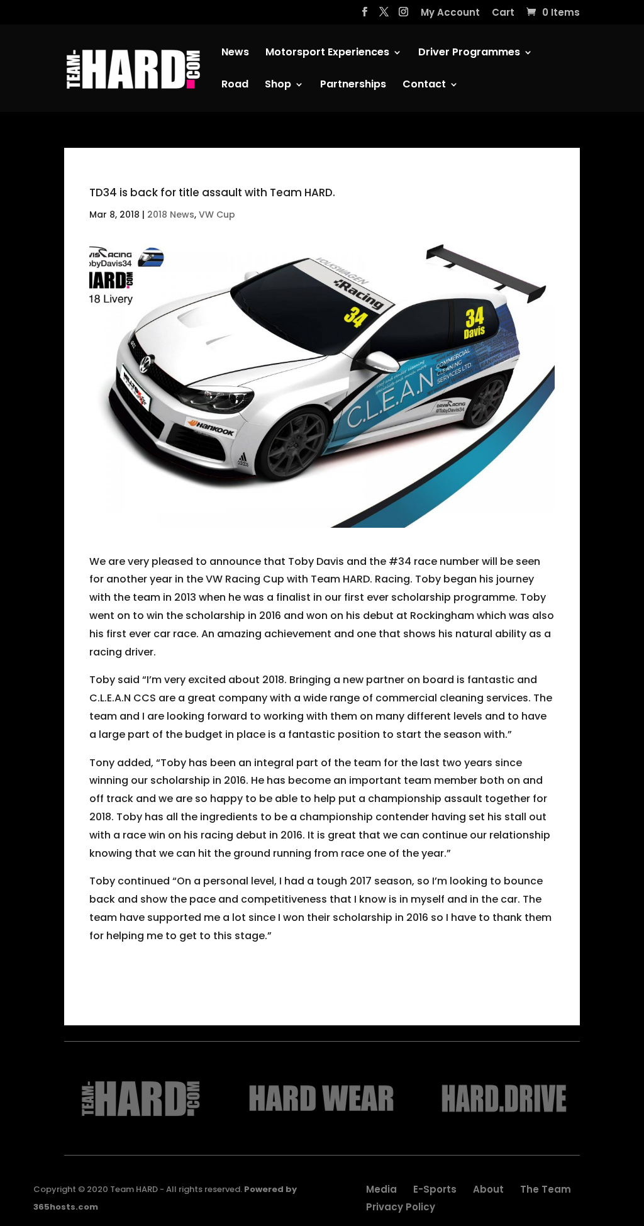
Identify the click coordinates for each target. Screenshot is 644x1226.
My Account (450, 13)
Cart (503, 13)
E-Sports (435, 1189)
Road (234, 85)
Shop (278, 85)
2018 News (170, 214)
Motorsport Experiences (327, 53)
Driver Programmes (469, 53)
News (235, 53)
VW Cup (217, 214)
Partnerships (353, 85)
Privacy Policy (400, 1206)
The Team (545, 1189)
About (488, 1189)
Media (381, 1189)
